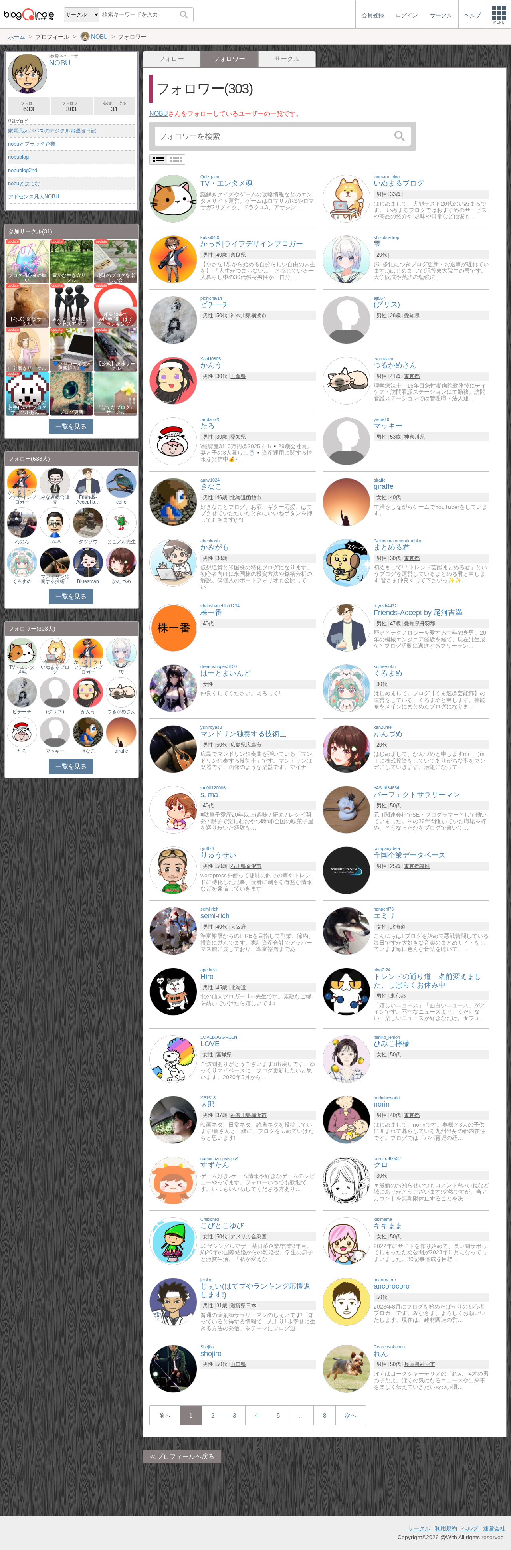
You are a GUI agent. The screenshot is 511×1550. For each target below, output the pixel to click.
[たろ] (173, 440)
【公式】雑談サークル (27, 321)
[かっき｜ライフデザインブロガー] (22, 483)
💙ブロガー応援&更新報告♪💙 (71, 366)
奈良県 (238, 255)
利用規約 (446, 1528)
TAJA (55, 541)
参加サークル (114, 107)
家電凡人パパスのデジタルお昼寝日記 (52, 131)
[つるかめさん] (346, 380)
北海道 (238, 497)
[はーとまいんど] (173, 687)
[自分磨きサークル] (27, 349)
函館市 (253, 497)
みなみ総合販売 (55, 499)
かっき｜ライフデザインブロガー (22, 497)
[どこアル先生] (121, 522)
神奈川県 (240, 315)
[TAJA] (55, 522)
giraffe (121, 751)
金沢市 (253, 866)
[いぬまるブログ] (346, 198)
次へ (351, 1415)
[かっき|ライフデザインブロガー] (173, 258)
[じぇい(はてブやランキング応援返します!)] (173, 1301)
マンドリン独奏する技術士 (55, 579)
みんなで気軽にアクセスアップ (71, 321)
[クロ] (346, 1179)
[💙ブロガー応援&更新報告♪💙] (72, 349)
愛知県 (412, 315)
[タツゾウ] (88, 522)
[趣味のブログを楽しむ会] (115, 261)
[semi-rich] (173, 930)
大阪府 (238, 927)
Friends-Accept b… (88, 499)
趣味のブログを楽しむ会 (116, 278)
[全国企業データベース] (346, 869)
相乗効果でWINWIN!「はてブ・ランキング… (116, 319)
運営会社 (494, 1528)
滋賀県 (238, 1306)
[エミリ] (346, 930)
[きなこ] (173, 501)
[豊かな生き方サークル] (72, 261)
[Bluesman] (88, 562)
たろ (22, 751)
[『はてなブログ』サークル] (115, 393)
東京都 (412, 376)
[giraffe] (346, 501)
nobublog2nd (22, 170)
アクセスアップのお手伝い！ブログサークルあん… (27, 407)
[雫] (346, 258)
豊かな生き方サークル (71, 278)
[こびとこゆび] (173, 1240)
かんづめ (121, 581)
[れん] (346, 1368)
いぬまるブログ (55, 669)
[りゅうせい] (173, 869)
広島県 (238, 745)
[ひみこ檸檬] (346, 1058)
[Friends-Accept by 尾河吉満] (346, 627)
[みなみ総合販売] (55, 483)
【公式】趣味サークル (116, 366)
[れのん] (22, 522)
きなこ (88, 751)
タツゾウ (88, 541)
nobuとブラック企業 (31, 144)
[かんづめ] (346, 748)
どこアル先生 (121, 541)
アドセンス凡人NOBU (33, 197)
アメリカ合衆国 (248, 1237)
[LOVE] (173, 1058)
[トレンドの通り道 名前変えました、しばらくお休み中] (346, 991)
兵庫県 (412, 1364)
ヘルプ (469, 1528)
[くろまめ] (346, 687)
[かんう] (173, 380)
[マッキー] (346, 440)
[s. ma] (173, 809)
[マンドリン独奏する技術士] (173, 748)
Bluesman (88, 581)
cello (121, 502)
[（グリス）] (55, 692)
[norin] (346, 1119)
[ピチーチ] (173, 319)
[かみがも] (173, 562)
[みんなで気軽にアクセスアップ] (72, 305)
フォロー (171, 58)
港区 (425, 866)
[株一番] (173, 627)
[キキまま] (346, 1240)
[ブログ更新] (72, 393)
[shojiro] (173, 1368)
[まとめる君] (346, 562)
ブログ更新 (71, 412)
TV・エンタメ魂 (21, 669)
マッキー (55, 751)
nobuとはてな (24, 183)
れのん (22, 541)
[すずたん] (173, 1179)
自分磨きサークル (27, 368)
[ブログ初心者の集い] (27, 261)
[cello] (121, 483)
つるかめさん (121, 711)
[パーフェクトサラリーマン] (346, 809)
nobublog (18, 157)
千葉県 (238, 376)
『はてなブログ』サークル (116, 410)
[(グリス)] (346, 319)
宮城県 (224, 1055)
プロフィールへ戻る (185, 1456)
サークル (287, 58)
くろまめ (22, 581)
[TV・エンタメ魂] (173, 198)
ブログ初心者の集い (27, 278)
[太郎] (173, 1119)
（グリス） (55, 711)
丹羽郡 (427, 624)
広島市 (253, 745)
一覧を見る (70, 426)
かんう (88, 711)
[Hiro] (173, 991)
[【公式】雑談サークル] (27, 305)
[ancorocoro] (346, 1301)
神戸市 (427, 1364)
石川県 (238, 866)
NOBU (158, 113)
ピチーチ (22, 711)
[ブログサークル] (28, 14)
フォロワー (71, 107)
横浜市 (259, 315)
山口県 (238, 1364)
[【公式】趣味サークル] (115, 349)
